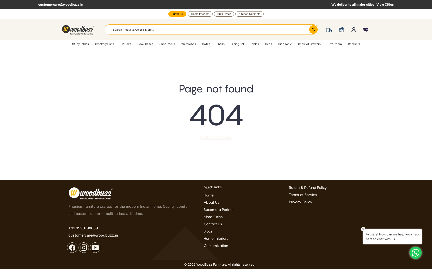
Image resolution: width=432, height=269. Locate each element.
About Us (211, 202)
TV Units (125, 44)
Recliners (354, 44)
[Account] (354, 29)
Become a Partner (219, 209)
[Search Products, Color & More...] (313, 29)
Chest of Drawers (309, 44)
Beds (268, 44)
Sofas (206, 44)
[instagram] (84, 247)
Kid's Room (334, 44)
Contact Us (213, 224)
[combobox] (211, 29)
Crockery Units (104, 44)
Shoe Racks (167, 44)
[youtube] (95, 247)
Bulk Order (224, 14)
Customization (216, 245)
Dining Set (237, 44)
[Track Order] (329, 29)
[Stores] (341, 29)
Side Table (285, 44)
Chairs (220, 44)
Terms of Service (303, 194)
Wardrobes (188, 44)
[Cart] (366, 29)
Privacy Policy (300, 202)
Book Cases (145, 44)
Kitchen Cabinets (249, 14)
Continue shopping (216, 137)
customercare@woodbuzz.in (60, 4)
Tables (254, 44)
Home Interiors (200, 14)
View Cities (385, 4)
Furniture (177, 14)
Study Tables (80, 44)
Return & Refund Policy (308, 187)
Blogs (208, 231)
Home (209, 195)
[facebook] (72, 247)
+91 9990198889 (83, 228)
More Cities (213, 216)
